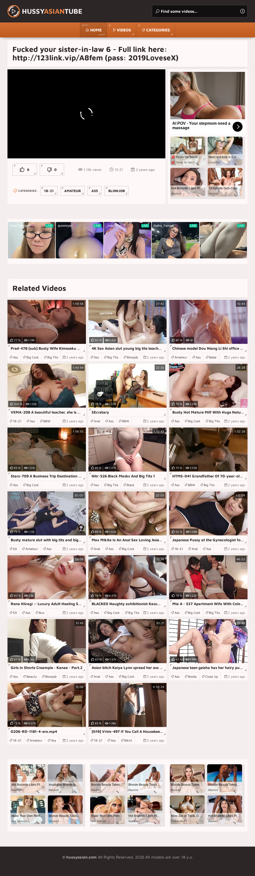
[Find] (242, 11)
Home (96, 30)
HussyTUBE (52, 11)
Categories (158, 30)
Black (130, 485)
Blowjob (116, 191)
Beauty (31, 676)
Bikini (128, 740)
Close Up (211, 676)
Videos (124, 30)
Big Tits (52, 357)
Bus (41, 613)
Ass (94, 191)
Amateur (72, 191)
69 (15, 549)
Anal (97, 421)
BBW (47, 421)
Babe (212, 357)
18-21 (49, 191)
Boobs (192, 676)
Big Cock (32, 357)
